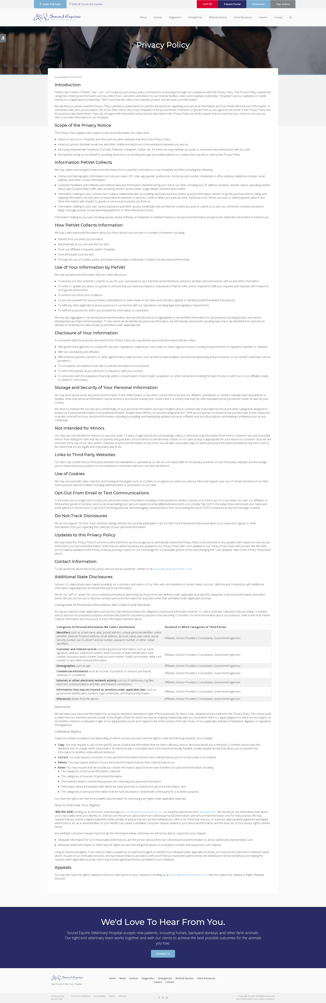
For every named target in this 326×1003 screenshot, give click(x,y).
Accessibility (99, 996)
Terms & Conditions (80, 996)
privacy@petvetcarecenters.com (172, 569)
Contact (278, 17)
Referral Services (218, 17)
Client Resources (243, 17)
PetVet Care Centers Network (260, 999)
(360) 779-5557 (51, 4)
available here (208, 812)
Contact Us (163, 953)
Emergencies (195, 17)
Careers (263, 17)
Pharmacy (258, 4)
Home (112, 978)
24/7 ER (207, 4)
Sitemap (122, 996)
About (143, 17)
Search (112, 996)
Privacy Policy (57, 996)
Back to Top (57, 999)
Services (157, 17)
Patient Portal (232, 4)
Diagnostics (175, 17)
